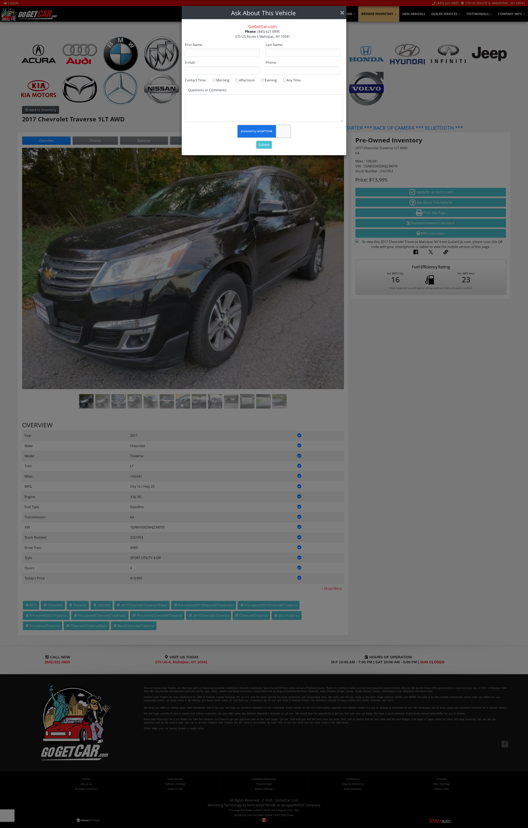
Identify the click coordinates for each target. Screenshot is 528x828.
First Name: (194, 44)
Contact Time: (195, 80)
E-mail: (190, 62)
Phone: (271, 62)
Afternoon (246, 80)
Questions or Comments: (207, 90)
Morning (222, 80)
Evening (270, 80)
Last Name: (274, 44)
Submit (264, 144)
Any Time (293, 80)
